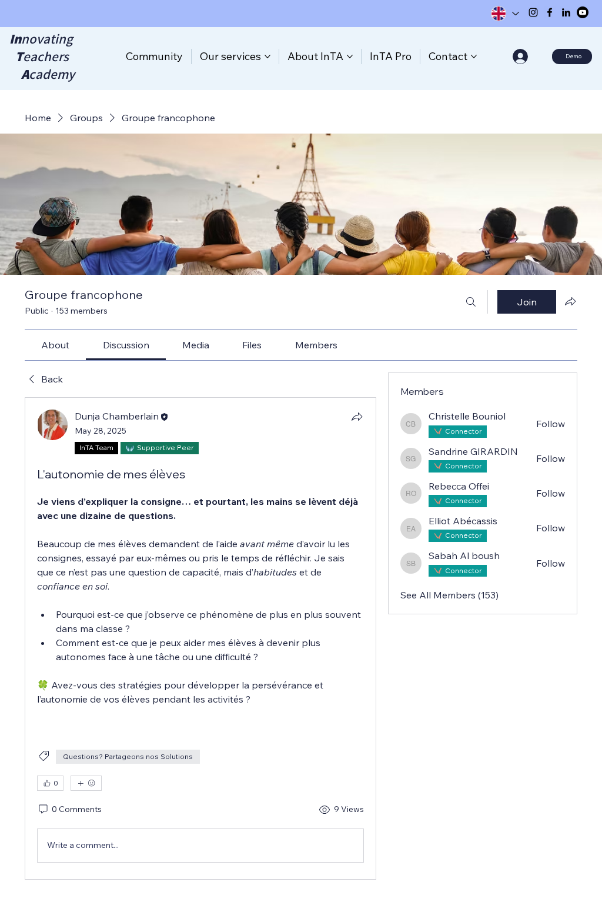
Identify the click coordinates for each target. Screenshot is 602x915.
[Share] (357, 417)
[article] (200, 638)
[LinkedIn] (566, 12)
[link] (55, 345)
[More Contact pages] (474, 56)
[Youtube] (582, 12)
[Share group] (570, 301)
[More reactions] (86, 783)
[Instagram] (533, 12)
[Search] (471, 302)
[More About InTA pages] (350, 56)
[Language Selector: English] (504, 13)
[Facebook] (550, 12)
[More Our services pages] (267, 56)
